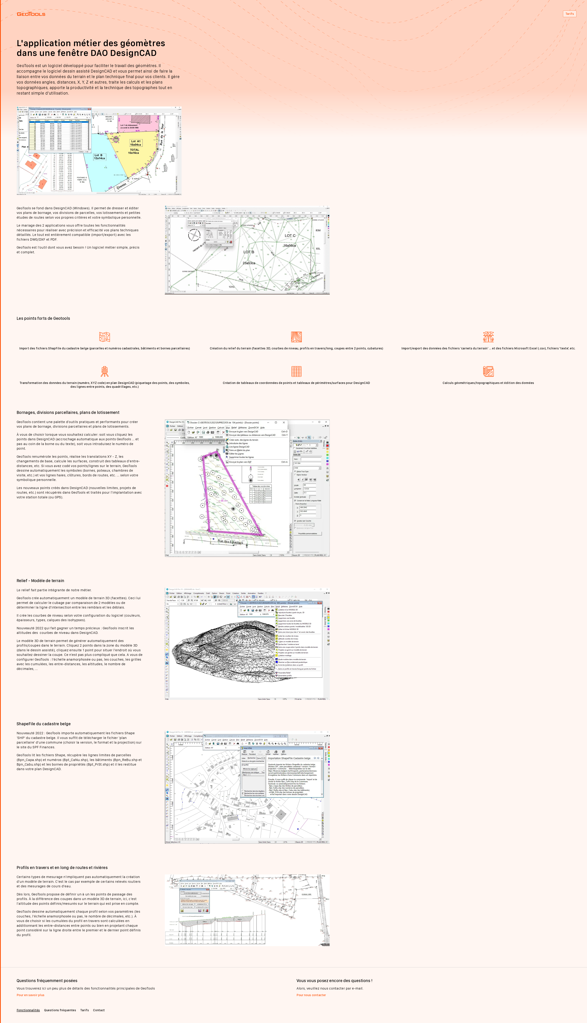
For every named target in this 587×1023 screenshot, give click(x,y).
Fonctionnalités (28, 1010)
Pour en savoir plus (30, 995)
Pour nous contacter (311, 995)
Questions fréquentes (60, 1010)
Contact (99, 1010)
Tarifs (569, 14)
